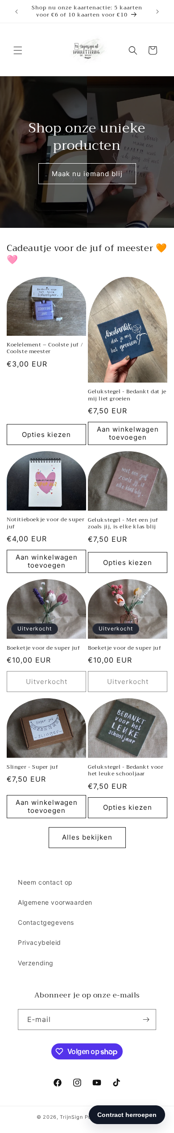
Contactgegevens (46, 922)
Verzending (36, 963)
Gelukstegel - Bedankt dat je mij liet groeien (127, 395)
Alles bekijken (87, 837)
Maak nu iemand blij (87, 173)
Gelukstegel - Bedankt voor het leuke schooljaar (126, 771)
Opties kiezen (46, 434)
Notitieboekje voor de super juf (45, 523)
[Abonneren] (146, 1019)
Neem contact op (45, 882)
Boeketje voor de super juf (43, 648)
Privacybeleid (39, 942)
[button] (18, 50)
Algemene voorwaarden (55, 902)
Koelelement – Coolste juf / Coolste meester (45, 348)
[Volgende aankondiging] (157, 11)
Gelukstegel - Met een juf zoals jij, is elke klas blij (123, 524)
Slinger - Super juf (32, 767)
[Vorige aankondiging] (16, 11)
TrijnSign (71, 1117)
